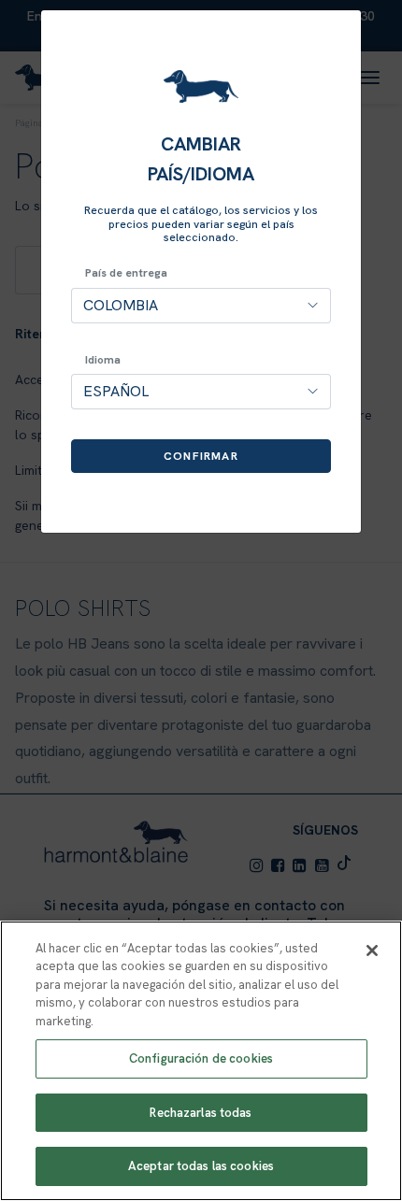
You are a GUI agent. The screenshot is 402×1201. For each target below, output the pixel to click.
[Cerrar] (372, 950)
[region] (201, 1061)
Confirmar (201, 456)
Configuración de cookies (201, 1058)
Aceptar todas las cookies (201, 1166)
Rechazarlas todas (200, 1113)
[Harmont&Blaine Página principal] (201, 86)
